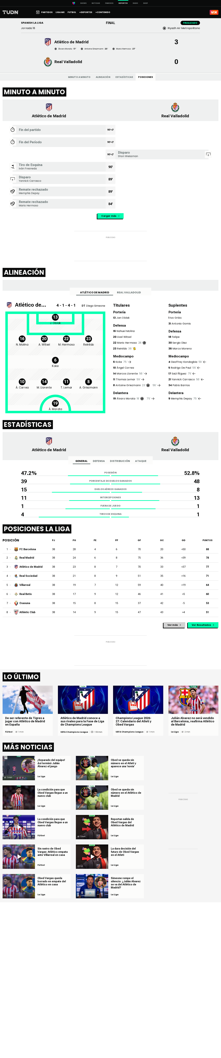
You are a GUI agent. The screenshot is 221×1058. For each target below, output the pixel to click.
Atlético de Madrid (94, 292)
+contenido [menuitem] (102, 12)
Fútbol (8, 732)
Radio (135, 3)
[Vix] (214, 12)
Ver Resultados (201, 625)
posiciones (145, 77)
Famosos (109, 3)
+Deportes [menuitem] (85, 12)
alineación (103, 77)
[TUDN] (11, 12)
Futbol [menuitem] (72, 12)
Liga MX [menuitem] (60, 12)
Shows (83, 3)
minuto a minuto (79, 77)
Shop (145, 3)
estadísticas (124, 77)
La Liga (175, 732)
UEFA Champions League (74, 732)
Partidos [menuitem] (47, 12)
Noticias (96, 3)
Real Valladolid (129, 292)
